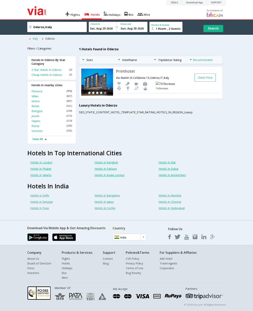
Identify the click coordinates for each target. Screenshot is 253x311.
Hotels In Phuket (40, 169)
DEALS (174, 2)
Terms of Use (134, 268)
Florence (51, 91)
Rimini (51, 106)
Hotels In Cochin (104, 208)
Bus (64, 273)
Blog (106, 263)
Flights (66, 258)
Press (30, 268)
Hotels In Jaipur (104, 202)
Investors (33, 273)
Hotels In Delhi (39, 195)
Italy (35, 38)
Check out (125, 23)
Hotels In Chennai (170, 202)
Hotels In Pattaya (105, 169)
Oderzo (50, 38)
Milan (51, 96)
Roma (51, 126)
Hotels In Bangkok (106, 162)
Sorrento (51, 131)
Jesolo (51, 116)
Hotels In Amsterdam (172, 175)
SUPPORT (216, 2)
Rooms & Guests (160, 24)
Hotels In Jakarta (40, 175)
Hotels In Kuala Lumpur (109, 175)
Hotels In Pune (39, 208)
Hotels (66, 263)
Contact (108, 258)
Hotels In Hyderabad (172, 208)
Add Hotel (166, 258)
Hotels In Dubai (168, 169)
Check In (95, 23)
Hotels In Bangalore (107, 195)
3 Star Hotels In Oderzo (51, 70)
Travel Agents (168, 263)
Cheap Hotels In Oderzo (51, 75)
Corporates (167, 268)
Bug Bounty (133, 273)
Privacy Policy (134, 263)
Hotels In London (41, 162)
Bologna (51, 111)
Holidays (67, 268)
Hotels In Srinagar (41, 202)
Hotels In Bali (167, 162)
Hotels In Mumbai (170, 195)
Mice (65, 278)
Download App (194, 2)
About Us (33, 258)
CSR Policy (132, 258)
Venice (51, 101)
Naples (51, 121)
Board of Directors (39, 263)
